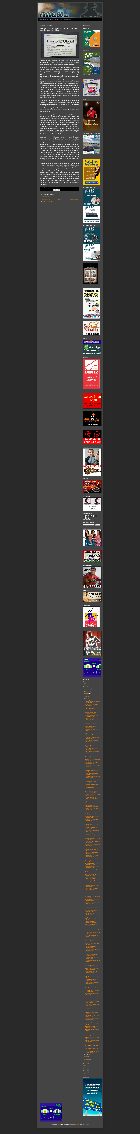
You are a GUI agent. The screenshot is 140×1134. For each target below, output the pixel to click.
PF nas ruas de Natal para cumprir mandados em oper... (92, 738)
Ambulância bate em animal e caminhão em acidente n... (91, 713)
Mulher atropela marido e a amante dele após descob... (92, 928)
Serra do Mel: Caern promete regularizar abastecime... (91, 916)
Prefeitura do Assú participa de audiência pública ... (91, 724)
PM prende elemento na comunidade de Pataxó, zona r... (92, 922)
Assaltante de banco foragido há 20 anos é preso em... (92, 930)
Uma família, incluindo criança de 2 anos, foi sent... (92, 828)
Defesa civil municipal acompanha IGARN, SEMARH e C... (92, 870)
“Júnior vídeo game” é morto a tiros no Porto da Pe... (92, 944)
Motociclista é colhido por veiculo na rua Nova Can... (92, 839)
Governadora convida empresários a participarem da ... (92, 950)
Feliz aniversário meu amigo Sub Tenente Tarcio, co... (91, 716)
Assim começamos (43, 19)
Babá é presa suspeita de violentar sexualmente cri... (92, 1016)
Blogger (87, 1124)
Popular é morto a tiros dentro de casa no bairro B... (91, 719)
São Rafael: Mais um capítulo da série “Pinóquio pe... (91, 779)
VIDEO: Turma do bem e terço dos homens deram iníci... (92, 983)
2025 (85, 683)
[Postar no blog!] (55, 190)
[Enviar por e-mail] (54, 190)
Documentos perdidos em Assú (91, 784)
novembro (87, 689)
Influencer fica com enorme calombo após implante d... (92, 803)
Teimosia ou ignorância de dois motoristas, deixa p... (91, 908)
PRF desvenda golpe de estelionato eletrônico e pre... (92, 911)
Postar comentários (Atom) (49, 201)
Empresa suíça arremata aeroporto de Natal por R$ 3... (92, 1038)
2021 (85, 1063)
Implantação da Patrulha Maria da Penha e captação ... (92, 708)
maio (86, 700)
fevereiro (87, 1057)
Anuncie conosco (54, 19)
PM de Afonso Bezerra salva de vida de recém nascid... (92, 1044)
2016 (85, 1072)
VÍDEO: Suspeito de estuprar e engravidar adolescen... (91, 955)
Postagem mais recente (45, 199)
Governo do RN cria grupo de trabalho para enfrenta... (91, 941)
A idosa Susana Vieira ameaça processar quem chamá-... (91, 768)
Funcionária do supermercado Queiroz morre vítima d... (91, 878)
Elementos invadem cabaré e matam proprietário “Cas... (92, 903)
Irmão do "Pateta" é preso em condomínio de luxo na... (91, 966)
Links (61, 19)
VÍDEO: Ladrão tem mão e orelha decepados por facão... (91, 820)
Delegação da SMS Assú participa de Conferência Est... (92, 889)
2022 (85, 1061)
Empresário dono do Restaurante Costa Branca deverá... (92, 757)
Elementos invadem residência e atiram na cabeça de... (91, 988)
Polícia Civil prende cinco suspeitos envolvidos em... (92, 914)
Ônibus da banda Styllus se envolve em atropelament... (92, 787)
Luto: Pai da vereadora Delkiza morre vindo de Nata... (91, 763)
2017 (85, 1070)
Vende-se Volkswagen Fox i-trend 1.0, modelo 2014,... (92, 883)
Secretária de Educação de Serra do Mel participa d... (92, 845)
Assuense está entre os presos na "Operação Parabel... (92, 1052)
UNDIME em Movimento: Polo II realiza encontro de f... (91, 853)
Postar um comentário (46, 196)
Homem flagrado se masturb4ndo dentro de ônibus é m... (92, 744)
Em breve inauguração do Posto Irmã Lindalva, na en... (91, 1024)
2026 (85, 681)
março (86, 1056)
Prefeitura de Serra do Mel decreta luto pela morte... (92, 886)
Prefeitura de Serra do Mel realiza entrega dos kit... (92, 812)
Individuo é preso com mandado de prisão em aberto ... (92, 817)
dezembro (87, 688)
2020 (85, 1065)
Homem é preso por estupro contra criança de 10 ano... (92, 936)
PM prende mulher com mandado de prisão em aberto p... (92, 847)
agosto (86, 695)
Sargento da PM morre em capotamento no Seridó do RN (91, 806)
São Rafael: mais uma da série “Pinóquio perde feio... (91, 925)
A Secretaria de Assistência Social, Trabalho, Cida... (92, 977)
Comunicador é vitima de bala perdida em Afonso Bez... (91, 792)
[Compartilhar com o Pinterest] (59, 190)
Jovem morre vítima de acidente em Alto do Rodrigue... (92, 991)
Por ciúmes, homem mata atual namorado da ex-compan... (91, 1027)
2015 (85, 1073)
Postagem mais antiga (74, 199)
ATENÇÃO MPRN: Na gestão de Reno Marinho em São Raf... (91, 952)
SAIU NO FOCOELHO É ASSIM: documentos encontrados (91, 1046)
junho (86, 698)
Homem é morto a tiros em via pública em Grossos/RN (91, 972)
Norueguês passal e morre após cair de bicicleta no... (92, 842)
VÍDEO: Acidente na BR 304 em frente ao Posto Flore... (91, 864)
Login (58, 1124)
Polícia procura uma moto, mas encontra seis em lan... (91, 999)
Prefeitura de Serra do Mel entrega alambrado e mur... (92, 771)
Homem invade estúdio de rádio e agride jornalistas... (92, 975)
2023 (85, 686)
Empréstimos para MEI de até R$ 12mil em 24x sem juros (91, 939)
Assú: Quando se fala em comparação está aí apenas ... (91, 710)
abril (86, 1054)
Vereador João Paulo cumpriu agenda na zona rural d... (91, 986)
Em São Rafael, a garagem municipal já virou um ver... (91, 881)
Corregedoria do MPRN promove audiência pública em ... (91, 980)
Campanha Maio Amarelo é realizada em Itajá (90, 861)
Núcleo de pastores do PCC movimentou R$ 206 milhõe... (91, 798)
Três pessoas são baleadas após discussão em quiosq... (91, 782)
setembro (87, 693)
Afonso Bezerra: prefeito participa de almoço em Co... (92, 777)
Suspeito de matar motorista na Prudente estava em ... (91, 850)
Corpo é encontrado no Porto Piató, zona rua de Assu (92, 1002)
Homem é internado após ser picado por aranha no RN (92, 800)
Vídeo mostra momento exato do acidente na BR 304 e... (91, 856)
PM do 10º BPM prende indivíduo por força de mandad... (91, 969)
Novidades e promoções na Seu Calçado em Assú (91, 958)
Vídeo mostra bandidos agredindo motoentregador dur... (92, 963)
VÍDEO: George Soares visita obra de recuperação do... (92, 1021)
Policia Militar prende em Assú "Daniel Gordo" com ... (91, 919)
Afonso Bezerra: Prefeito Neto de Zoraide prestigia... (91, 755)
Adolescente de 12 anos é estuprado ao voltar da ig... (92, 760)
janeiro (86, 1059)
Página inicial (59, 199)
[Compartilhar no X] (57, 190)
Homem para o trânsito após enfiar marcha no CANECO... (92, 875)
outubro (87, 691)
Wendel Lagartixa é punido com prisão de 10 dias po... (91, 905)
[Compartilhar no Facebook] (58, 190)
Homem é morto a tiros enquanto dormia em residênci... (91, 997)
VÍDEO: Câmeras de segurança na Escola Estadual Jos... (92, 900)
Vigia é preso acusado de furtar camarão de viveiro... (91, 1035)
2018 (85, 1068)
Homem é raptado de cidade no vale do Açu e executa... (92, 741)
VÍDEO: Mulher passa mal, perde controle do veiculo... (91, 867)
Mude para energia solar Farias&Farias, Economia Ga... (91, 892)
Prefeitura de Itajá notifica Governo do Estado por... (92, 872)
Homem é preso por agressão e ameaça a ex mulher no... (91, 774)
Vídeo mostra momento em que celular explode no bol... (91, 1013)
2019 (85, 1066)
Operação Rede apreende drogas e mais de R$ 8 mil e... (92, 859)
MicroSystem (76, 1124)
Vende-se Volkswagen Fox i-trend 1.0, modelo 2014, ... (92, 836)
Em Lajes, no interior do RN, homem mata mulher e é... (92, 1010)
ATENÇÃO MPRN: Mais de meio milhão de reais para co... (91, 825)
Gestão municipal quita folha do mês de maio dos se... (92, 897)
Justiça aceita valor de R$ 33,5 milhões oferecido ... (91, 947)
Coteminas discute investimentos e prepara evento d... (92, 994)
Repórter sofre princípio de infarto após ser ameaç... (92, 1005)
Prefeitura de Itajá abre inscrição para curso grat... (91, 732)
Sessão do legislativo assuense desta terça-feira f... (91, 735)
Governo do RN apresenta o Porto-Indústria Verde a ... (92, 746)
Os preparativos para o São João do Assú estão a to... (92, 933)
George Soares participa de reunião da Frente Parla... (92, 749)
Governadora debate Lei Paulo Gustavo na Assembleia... (91, 823)
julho (86, 696)
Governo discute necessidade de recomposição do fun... (91, 705)
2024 (85, 685)
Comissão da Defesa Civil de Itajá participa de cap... (92, 1019)
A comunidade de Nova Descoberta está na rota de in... (92, 831)
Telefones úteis (67, 19)
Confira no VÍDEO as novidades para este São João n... (91, 721)
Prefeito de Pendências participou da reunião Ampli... (92, 727)
